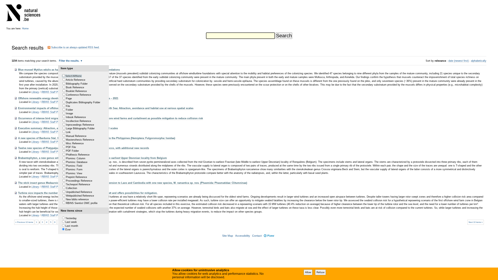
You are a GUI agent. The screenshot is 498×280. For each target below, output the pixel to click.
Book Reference (75, 87)
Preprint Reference (76, 177)
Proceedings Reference (79, 180)
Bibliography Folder (77, 83)
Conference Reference (78, 94)
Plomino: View (74, 173)
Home (25, 28)
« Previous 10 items (24, 222)
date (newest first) (458, 60)
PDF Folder (72, 150)
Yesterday (71, 218)
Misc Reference (75, 143)
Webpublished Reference (80, 195)
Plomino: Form (74, 169)
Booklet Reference (76, 91)
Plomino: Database (76, 162)
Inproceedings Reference (80, 124)
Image (69, 113)
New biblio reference (77, 199)
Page (69, 98)
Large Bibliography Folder (80, 128)
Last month (71, 225)
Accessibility (242, 235)
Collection (71, 188)
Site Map (227, 235)
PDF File (71, 147)
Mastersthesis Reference (80, 139)
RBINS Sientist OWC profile (81, 203)
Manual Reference (76, 136)
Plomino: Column (75, 158)
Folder (69, 109)
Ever (68, 229)
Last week (71, 221)
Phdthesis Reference (77, 154)
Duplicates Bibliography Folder (83, 102)
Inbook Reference (76, 117)
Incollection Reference (78, 121)
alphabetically (478, 60)
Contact (257, 235)
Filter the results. (69, 60)
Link (68, 132)
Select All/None (73, 76)
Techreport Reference (78, 184)
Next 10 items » (476, 222)
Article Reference (75, 79)
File (68, 106)
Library (35, 92)
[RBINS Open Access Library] (25, 13)
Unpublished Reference (79, 192)
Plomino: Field (74, 165)
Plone (269, 235)
